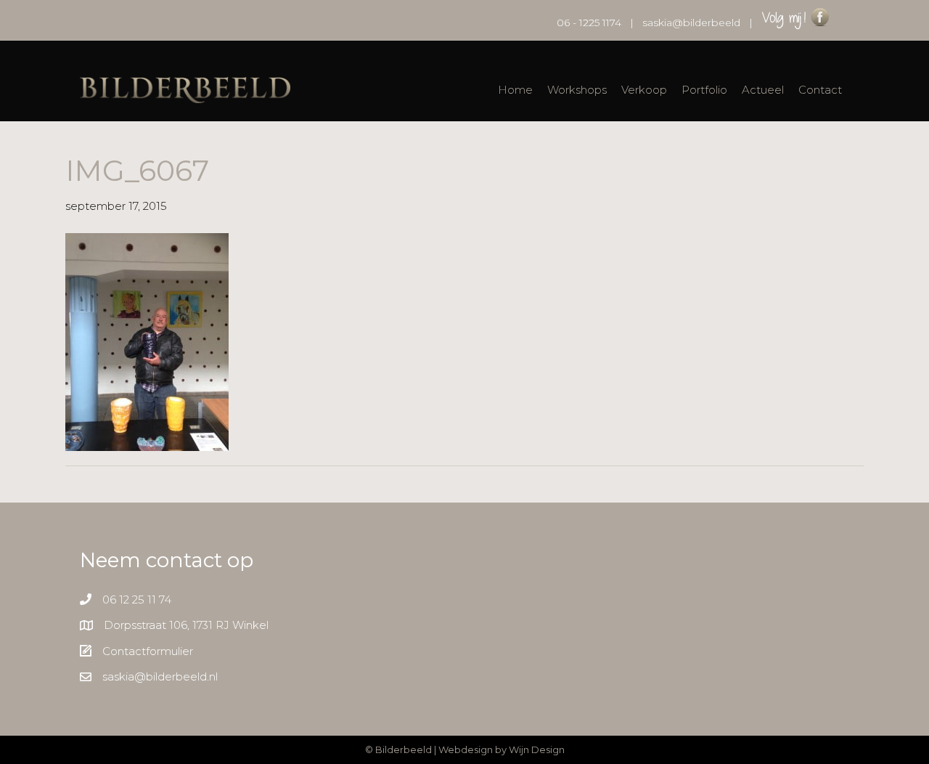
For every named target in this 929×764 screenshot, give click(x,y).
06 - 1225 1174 (589, 22)
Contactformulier (147, 651)
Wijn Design (537, 749)
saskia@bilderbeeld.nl (160, 676)
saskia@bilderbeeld (691, 22)
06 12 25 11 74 (136, 599)
